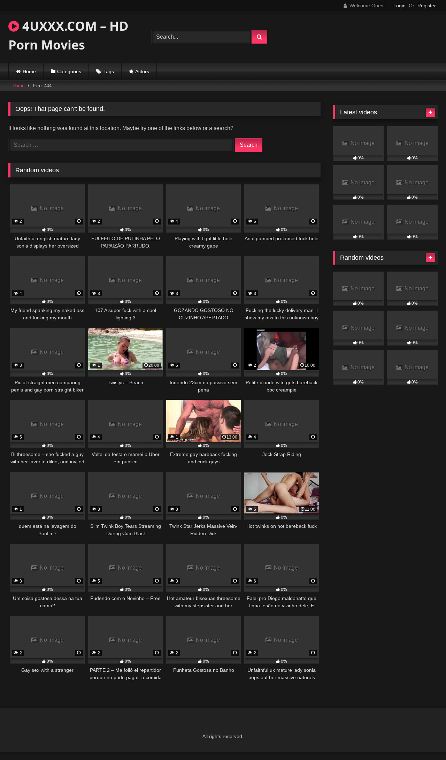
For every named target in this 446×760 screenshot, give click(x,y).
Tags (108, 71)
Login (399, 5)
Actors (142, 71)
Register (426, 5)
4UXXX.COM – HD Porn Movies (68, 35)
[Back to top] (424, 739)
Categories (69, 71)
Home (29, 71)
